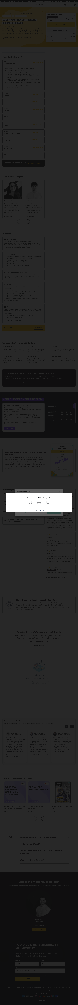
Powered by (36, 510)
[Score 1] (30, 502)
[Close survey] (70, 495)
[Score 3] (47, 502)
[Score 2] (39, 502)
